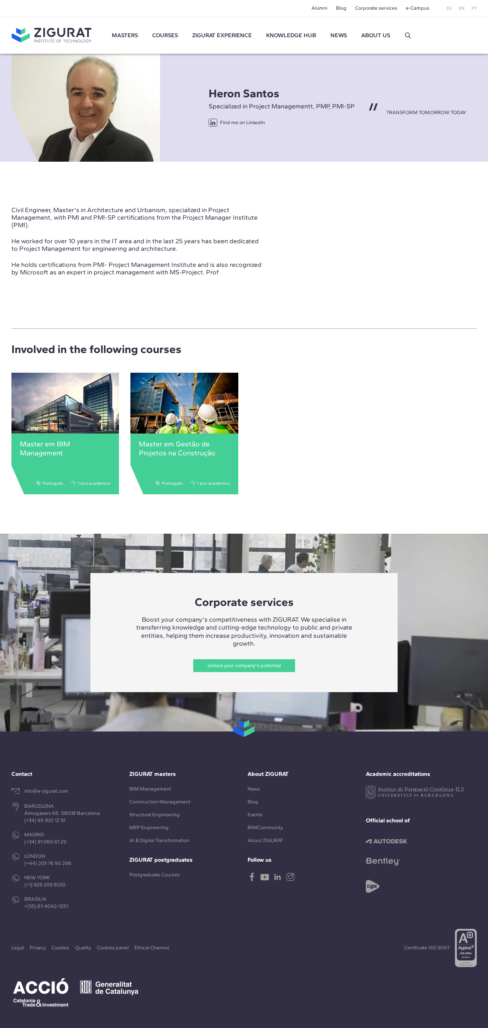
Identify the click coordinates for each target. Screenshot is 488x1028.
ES (449, 8)
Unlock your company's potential (244, 665)
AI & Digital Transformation (159, 840)
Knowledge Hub (291, 35)
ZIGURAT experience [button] (222, 35)
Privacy (38, 948)
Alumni (319, 8)
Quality (83, 948)
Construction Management (159, 802)
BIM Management (150, 789)
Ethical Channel (151, 948)
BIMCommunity (265, 827)
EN (461, 8)
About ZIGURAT (265, 840)
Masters (125, 35)
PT (474, 8)
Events (255, 815)
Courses (165, 35)
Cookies (60, 948)
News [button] (338, 35)
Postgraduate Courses (154, 875)
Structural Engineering (154, 815)
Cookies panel (113, 948)
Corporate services (376, 8)
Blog (341, 8)
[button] (408, 35)
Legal (17, 948)
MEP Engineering (149, 827)
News (254, 789)
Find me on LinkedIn (242, 122)
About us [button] (375, 35)
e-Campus (417, 8)
